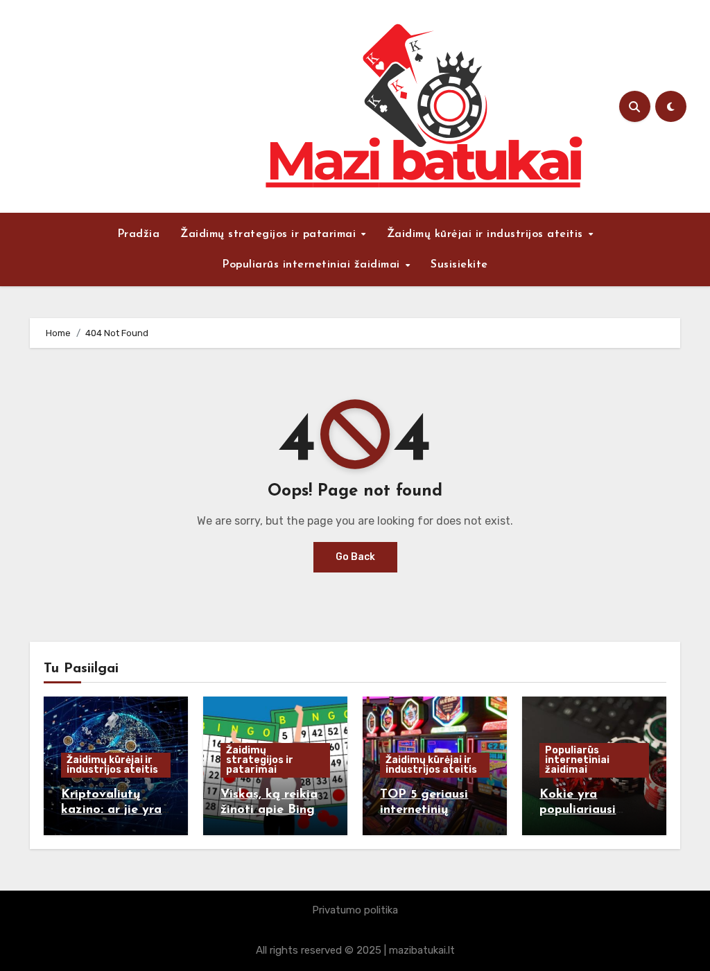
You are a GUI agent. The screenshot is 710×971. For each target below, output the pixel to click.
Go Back (355, 557)
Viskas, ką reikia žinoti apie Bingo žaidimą (271, 810)
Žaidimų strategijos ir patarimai (270, 234)
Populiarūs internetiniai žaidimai (313, 264)
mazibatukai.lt (422, 950)
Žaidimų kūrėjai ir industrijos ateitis (487, 234)
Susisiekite (459, 264)
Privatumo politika (355, 910)
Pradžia (138, 234)
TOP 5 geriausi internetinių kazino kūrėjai (424, 810)
